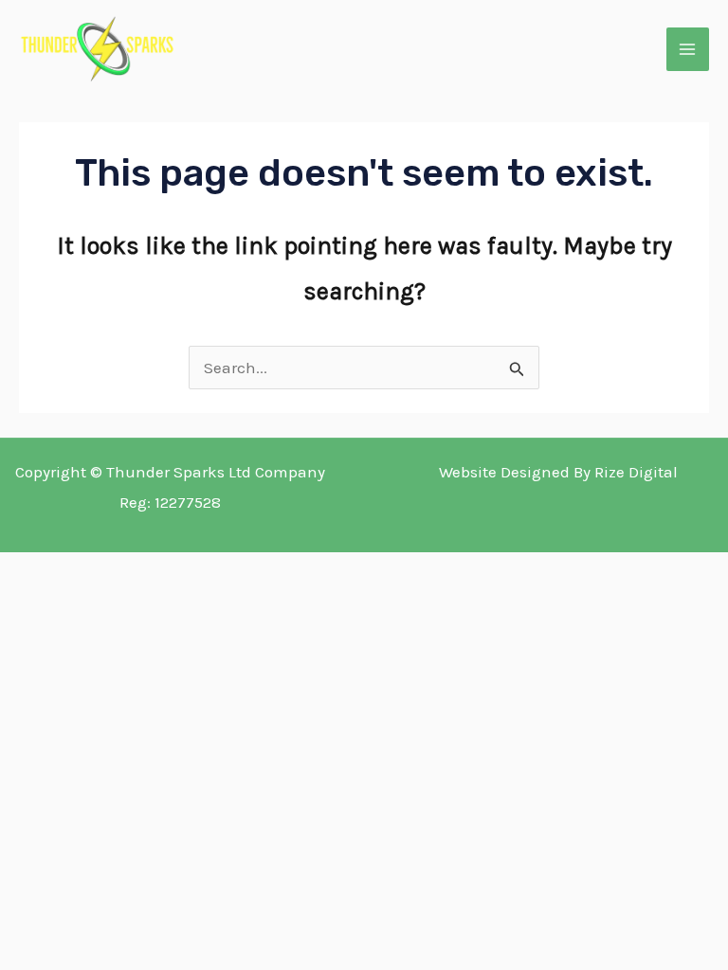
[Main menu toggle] (688, 49)
